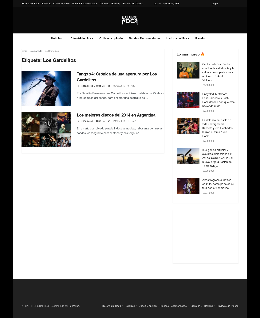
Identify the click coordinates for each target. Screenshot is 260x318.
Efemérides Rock (82, 38)
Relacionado (35, 50)
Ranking (115, 3)
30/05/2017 (119, 85)
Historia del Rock (30, 3)
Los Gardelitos (51, 50)
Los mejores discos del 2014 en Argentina (116, 115)
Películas (46, 3)
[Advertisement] (205, 236)
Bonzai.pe (74, 305)
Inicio (24, 50)
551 (134, 120)
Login (215, 3)
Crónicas (104, 3)
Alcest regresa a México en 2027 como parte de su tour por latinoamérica (218, 184)
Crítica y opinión (61, 3)
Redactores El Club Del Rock (96, 85)
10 (129, 120)
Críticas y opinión (111, 38)
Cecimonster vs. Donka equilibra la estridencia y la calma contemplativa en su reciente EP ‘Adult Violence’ (218, 72)
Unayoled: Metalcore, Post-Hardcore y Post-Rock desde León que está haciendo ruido (218, 100)
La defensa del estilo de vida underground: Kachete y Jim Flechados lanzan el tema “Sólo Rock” (217, 128)
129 (133, 85)
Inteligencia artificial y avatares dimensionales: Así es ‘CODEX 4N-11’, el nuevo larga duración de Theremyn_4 (217, 158)
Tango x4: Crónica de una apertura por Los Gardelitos (117, 77)
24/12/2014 (119, 120)
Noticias (56, 38)
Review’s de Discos (132, 3)
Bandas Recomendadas (84, 3)
